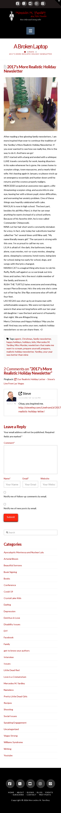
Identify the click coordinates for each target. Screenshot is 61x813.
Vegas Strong (11, 735)
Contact (31, 795)
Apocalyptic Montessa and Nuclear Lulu (24, 552)
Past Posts (45, 795)
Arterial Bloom (11, 558)
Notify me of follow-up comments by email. (25, 496)
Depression (9, 611)
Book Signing (10, 572)
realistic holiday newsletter (20, 351)
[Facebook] (17, 3)
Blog (40, 792)
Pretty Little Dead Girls (15, 696)
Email (26, 478)
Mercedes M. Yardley (14, 683)
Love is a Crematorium (15, 676)
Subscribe (18, 795)
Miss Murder (21, 345)
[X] (24, 3)
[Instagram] (36, 3)
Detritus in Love (12, 617)
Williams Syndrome (13, 742)
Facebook (9, 637)
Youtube (8, 755)
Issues (7, 663)
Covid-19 (8, 591)
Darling (7, 604)
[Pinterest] (43, 3)
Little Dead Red (12, 670)
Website (45, 478)
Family (7, 644)
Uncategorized (11, 729)
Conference (10, 585)
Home (11, 792)
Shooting (8, 709)
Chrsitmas (27, 338)
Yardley (38, 351)
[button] (30, 31)
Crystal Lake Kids (12, 598)
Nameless (9, 689)
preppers (45, 348)
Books (7, 578)
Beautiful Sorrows (13, 565)
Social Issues (10, 716)
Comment (9, 442)
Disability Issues (12, 624)
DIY (6, 630)
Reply (10, 404)
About (20, 792)
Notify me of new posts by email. (20, 508)
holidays (26, 342)
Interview (9, 657)
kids (34, 342)
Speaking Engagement (15, 722)
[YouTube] (30, 3)
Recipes (8, 703)
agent (18, 338)
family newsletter (42, 338)
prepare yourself (31, 348)
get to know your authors (17, 650)
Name (7, 478)
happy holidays (14, 342)
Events (49, 792)
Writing (7, 748)
